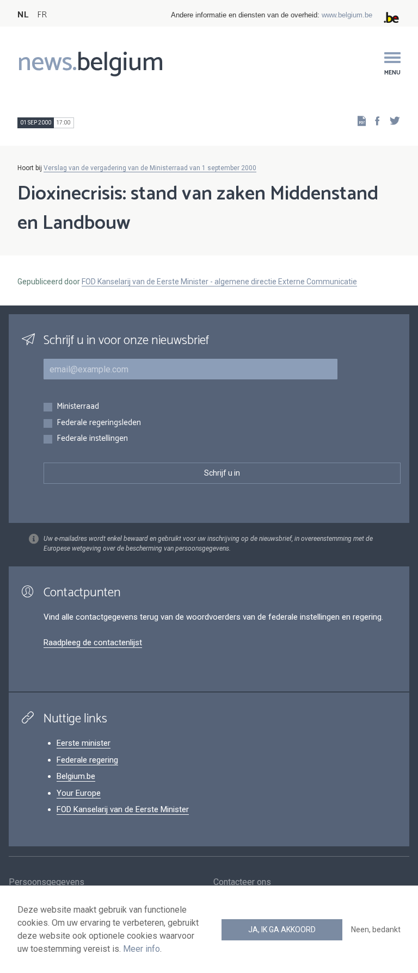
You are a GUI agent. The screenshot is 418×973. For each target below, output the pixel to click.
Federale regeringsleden (99, 423)
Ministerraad (78, 407)
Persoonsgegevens (46, 882)
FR (42, 15)
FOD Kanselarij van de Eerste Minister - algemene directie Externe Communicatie (219, 281)
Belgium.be (76, 776)
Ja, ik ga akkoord (282, 929)
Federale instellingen (92, 439)
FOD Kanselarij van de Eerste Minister (123, 809)
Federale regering (87, 760)
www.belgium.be (347, 15)
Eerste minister (83, 743)
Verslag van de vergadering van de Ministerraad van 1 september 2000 (150, 168)
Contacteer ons (242, 882)
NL (22, 15)
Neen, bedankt (376, 929)
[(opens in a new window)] (374, 120)
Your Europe (79, 793)
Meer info (141, 949)
